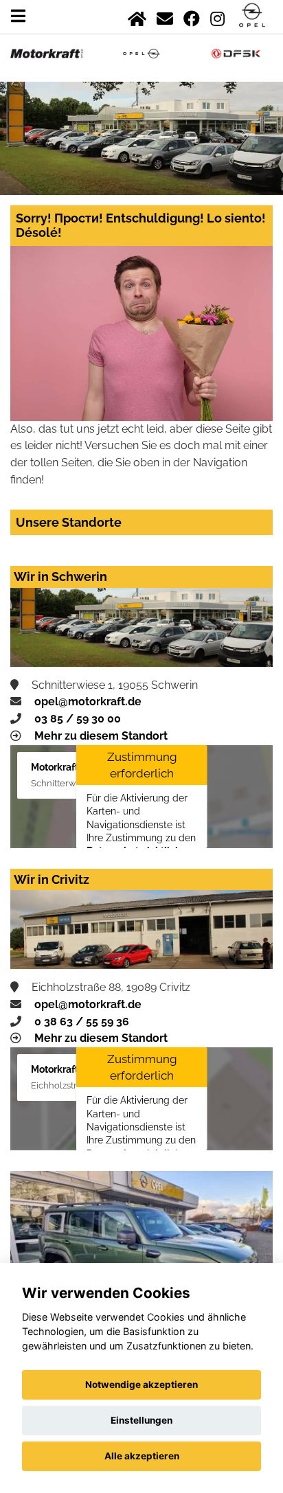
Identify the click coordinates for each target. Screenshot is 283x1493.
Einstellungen (141, 1420)
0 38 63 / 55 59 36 (81, 1021)
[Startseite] (137, 16)
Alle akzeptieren (141, 1455)
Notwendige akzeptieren (141, 1384)
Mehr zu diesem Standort (101, 735)
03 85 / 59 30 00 (77, 718)
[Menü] (18, 16)
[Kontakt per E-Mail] (165, 16)
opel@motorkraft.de (88, 701)
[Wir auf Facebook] (191, 16)
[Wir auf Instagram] (217, 16)
